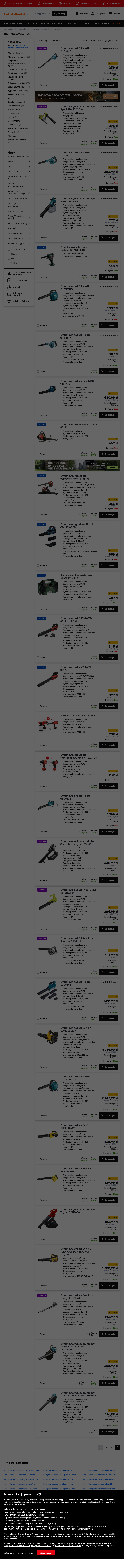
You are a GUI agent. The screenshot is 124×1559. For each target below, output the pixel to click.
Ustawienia (9, 1553)
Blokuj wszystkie (25, 1553)
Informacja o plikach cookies (68, 1546)
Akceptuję (45, 1553)
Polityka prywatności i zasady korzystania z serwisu (27, 1546)
